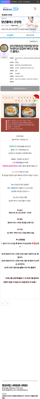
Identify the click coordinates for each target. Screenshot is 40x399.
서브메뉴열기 (20, 15)
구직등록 (20, 2)
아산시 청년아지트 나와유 (16, 9)
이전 (7, 303)
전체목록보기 (33, 41)
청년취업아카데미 (5, 2)
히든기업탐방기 (26, 2)
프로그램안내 (10, 35)
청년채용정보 (14, 2)
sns (38, 2)
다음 (2, 303)
